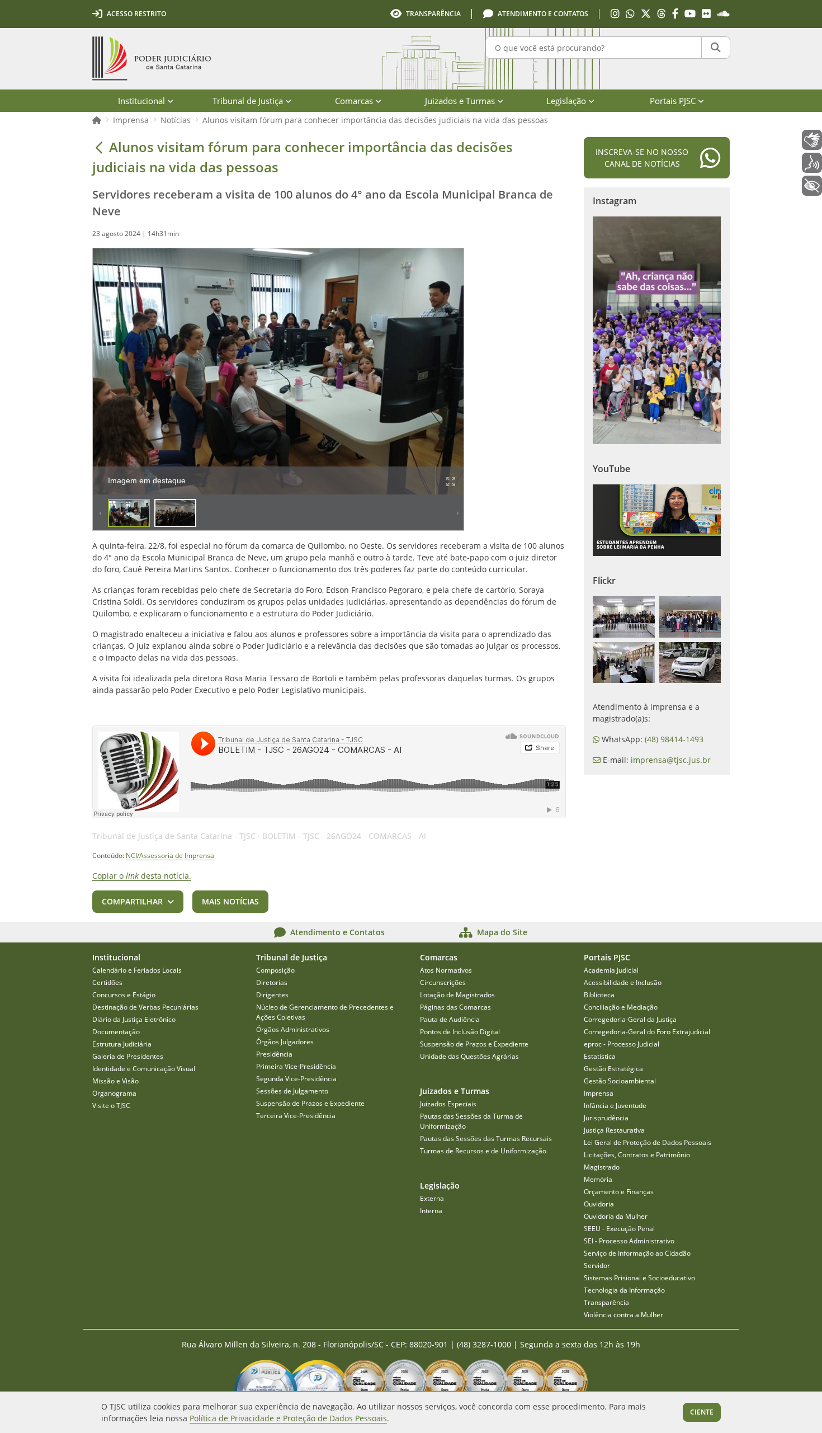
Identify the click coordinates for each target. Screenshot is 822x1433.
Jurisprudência (606, 1118)
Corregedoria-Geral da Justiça (630, 1019)
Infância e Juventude (615, 1105)
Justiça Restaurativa (614, 1130)
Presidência (274, 1054)
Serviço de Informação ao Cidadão (637, 1253)
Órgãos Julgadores (285, 1042)
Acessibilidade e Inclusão (623, 982)
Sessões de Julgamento (292, 1091)
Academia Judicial (611, 970)
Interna (431, 1210)
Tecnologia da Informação (624, 1290)
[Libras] (812, 140)
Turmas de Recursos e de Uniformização (483, 1151)
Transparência (606, 1302)
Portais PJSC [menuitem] (673, 100)
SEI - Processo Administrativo (629, 1241)
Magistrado (602, 1167)
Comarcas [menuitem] (354, 100)
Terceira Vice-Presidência (296, 1115)
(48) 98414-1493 (674, 739)
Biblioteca (599, 995)
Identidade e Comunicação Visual (143, 1068)
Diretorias (271, 982)
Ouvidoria (599, 1204)
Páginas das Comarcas (455, 1007)
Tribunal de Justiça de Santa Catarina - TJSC (174, 836)
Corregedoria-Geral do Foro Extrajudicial (647, 1031)
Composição (275, 970)
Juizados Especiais (448, 1104)
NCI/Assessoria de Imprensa (170, 855)
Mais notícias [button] (230, 901)
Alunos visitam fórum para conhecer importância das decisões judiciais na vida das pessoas (375, 120)
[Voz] (812, 163)
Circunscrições (443, 982)
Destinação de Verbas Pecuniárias (145, 1007)
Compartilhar (132, 901)
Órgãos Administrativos (292, 1029)
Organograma (114, 1093)
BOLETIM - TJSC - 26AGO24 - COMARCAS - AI (344, 836)
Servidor (597, 1265)
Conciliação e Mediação (621, 1007)
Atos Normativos (446, 970)
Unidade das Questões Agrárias (469, 1056)
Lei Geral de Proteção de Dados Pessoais (647, 1142)
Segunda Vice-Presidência (296, 1078)
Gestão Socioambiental (620, 1081)
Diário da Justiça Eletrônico (134, 1019)
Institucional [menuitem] (141, 100)
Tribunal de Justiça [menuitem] (247, 100)
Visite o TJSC (111, 1105)
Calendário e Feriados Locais (137, 970)
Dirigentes (272, 995)
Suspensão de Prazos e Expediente (310, 1103)
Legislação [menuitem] (566, 100)
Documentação (116, 1031)
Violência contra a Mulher (623, 1314)
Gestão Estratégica (613, 1068)
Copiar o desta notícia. (141, 875)
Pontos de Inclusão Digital (460, 1031)
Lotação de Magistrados (457, 995)
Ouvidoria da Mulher (616, 1216)
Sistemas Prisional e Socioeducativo (639, 1278)
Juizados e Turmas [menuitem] (460, 100)
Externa (432, 1198)
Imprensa (131, 120)
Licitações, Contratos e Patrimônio (637, 1154)
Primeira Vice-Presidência (296, 1066)
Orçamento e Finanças (619, 1191)
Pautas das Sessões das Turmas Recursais (486, 1138)
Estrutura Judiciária (122, 1044)
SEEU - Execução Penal (619, 1228)
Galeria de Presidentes (127, 1056)
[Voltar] (99, 147)
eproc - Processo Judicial (621, 1044)
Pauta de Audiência (450, 1019)
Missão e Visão (115, 1081)
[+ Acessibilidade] (812, 186)
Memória (598, 1179)
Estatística (600, 1056)
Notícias (175, 120)
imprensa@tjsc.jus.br (671, 760)
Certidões (107, 982)
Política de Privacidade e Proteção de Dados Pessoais (288, 1418)
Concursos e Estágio (123, 995)
